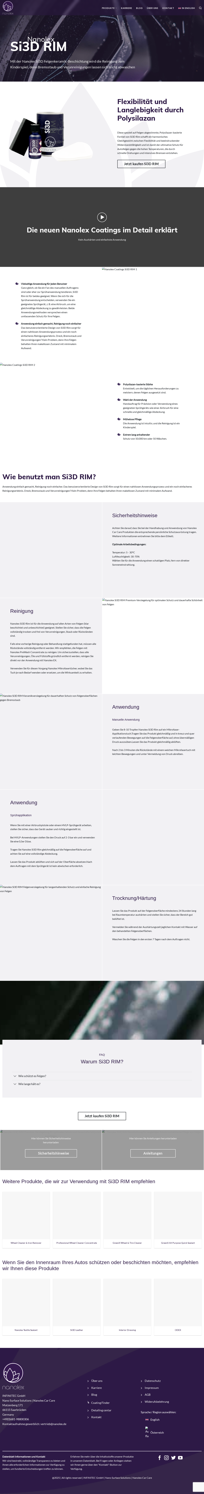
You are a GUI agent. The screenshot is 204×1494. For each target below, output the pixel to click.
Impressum (152, 1387)
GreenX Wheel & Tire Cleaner (127, 1242)
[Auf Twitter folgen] (173, 1458)
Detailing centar (101, 1410)
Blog (139, 8)
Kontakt (168, 8)
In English (188, 8)
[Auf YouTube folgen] (180, 1458)
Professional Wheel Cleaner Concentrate (76, 1242)
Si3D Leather (76, 1330)
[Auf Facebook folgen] (159, 1458)
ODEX (178, 1330)
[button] (200, 8)
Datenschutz (153, 1380)
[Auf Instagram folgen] (166, 1458)
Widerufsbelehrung (157, 1401)
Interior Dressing (127, 1330)
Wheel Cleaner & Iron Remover (26, 1242)
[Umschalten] (15, 1076)
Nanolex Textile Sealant (26, 1330)
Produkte (108, 8)
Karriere (126, 8)
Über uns (152, 8)
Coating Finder (100, 1402)
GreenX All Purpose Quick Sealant (178, 1242)
